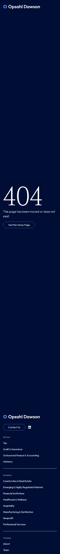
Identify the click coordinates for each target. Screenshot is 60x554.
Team (6, 550)
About (6, 543)
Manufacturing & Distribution (18, 512)
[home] (21, 6)
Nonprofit (8, 518)
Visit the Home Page (19, 224)
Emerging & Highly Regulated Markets (23, 487)
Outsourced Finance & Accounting (21, 455)
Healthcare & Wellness (15, 499)
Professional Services (14, 524)
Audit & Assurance (12, 449)
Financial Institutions (13, 493)
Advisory (8, 461)
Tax (5, 443)
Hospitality (8, 505)
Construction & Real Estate (17, 481)
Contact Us (14, 427)
